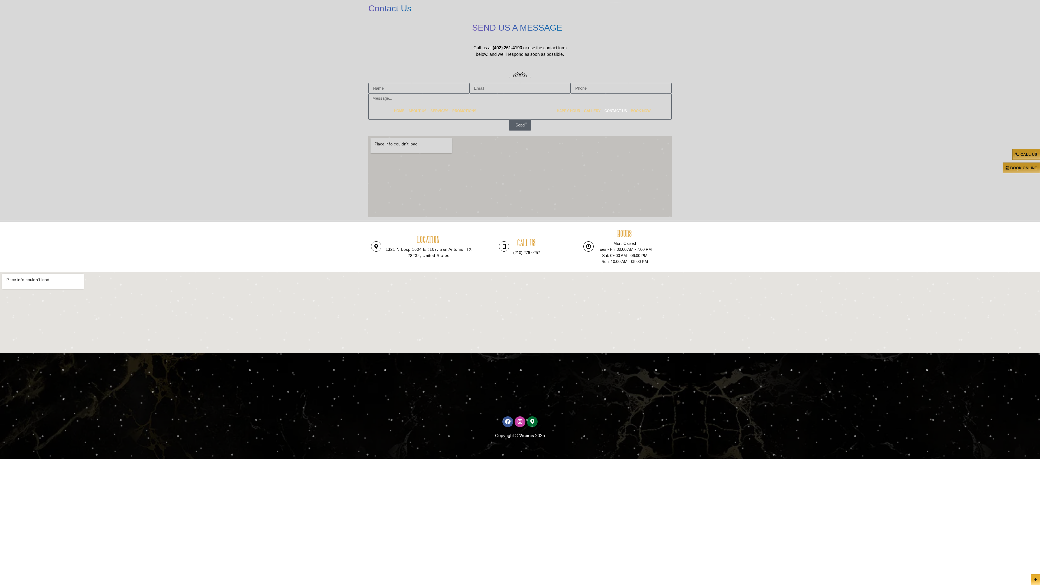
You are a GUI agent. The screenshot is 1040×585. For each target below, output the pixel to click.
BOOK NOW (641, 111)
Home (399, 111)
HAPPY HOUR (568, 111)
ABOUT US (417, 111)
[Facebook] (507, 421)
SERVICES (439, 111)
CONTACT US (615, 111)
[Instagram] (520, 421)
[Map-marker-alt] (532, 421)
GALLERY (592, 111)
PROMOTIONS (464, 111)
